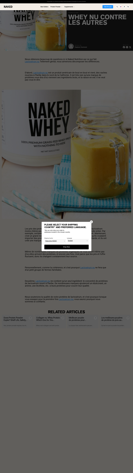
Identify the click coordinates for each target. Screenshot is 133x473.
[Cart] (128, 6)
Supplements (68, 7)
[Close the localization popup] (91, 221)
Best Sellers (44, 7)
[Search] (117, 6)
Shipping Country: (48, 238)
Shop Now (66, 247)
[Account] (124, 6)
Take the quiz (108, 6)
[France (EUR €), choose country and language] (120, 6)
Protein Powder (55, 7)
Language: (69, 238)
